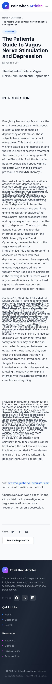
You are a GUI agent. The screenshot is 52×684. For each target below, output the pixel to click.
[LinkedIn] (33, 598)
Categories (11, 619)
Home (8, 614)
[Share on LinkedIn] (26, 531)
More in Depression (18, 540)
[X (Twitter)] (25, 598)
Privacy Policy (12, 651)
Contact (9, 645)
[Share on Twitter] (12, 531)
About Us (10, 640)
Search (8, 625)
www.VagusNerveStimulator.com (28, 483)
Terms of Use (12, 656)
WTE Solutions (17, 676)
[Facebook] (16, 598)
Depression (9, 31)
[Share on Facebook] (19, 531)
